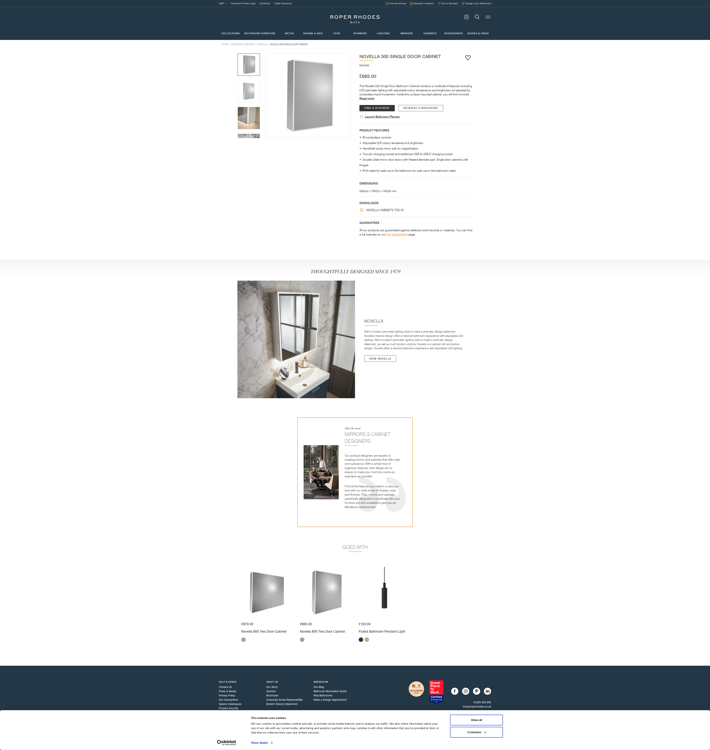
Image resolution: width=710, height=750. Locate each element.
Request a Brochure (420, 108)
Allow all (476, 720)
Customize (474, 732)
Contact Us (225, 686)
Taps (336, 33)
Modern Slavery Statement (281, 703)
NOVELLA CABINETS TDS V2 (385, 210)
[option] (308, 96)
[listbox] (308, 96)
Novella (262, 44)
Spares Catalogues (230, 703)
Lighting (383, 33)
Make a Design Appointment (330, 699)
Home (225, 44)
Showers (360, 33)
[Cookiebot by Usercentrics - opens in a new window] (226, 743)
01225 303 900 (482, 702)
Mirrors (407, 33)
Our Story (272, 686)
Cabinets (430, 33)
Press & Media (227, 691)
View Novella (380, 358)
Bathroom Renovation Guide (330, 691)
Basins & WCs (313, 33)
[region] (308, 95)
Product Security (228, 708)
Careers (271, 691)
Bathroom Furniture (259, 33)
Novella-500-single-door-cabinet (289, 44)
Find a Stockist (377, 108)
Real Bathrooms (323, 695)
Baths (289, 33)
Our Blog (319, 686)
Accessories (453, 33)
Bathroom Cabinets (242, 44)
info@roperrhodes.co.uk (477, 706)
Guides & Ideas (478, 33)
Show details (259, 742)
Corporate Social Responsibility (284, 699)
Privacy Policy (227, 695)
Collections (231, 33)
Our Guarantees (397, 234)
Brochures (272, 695)
